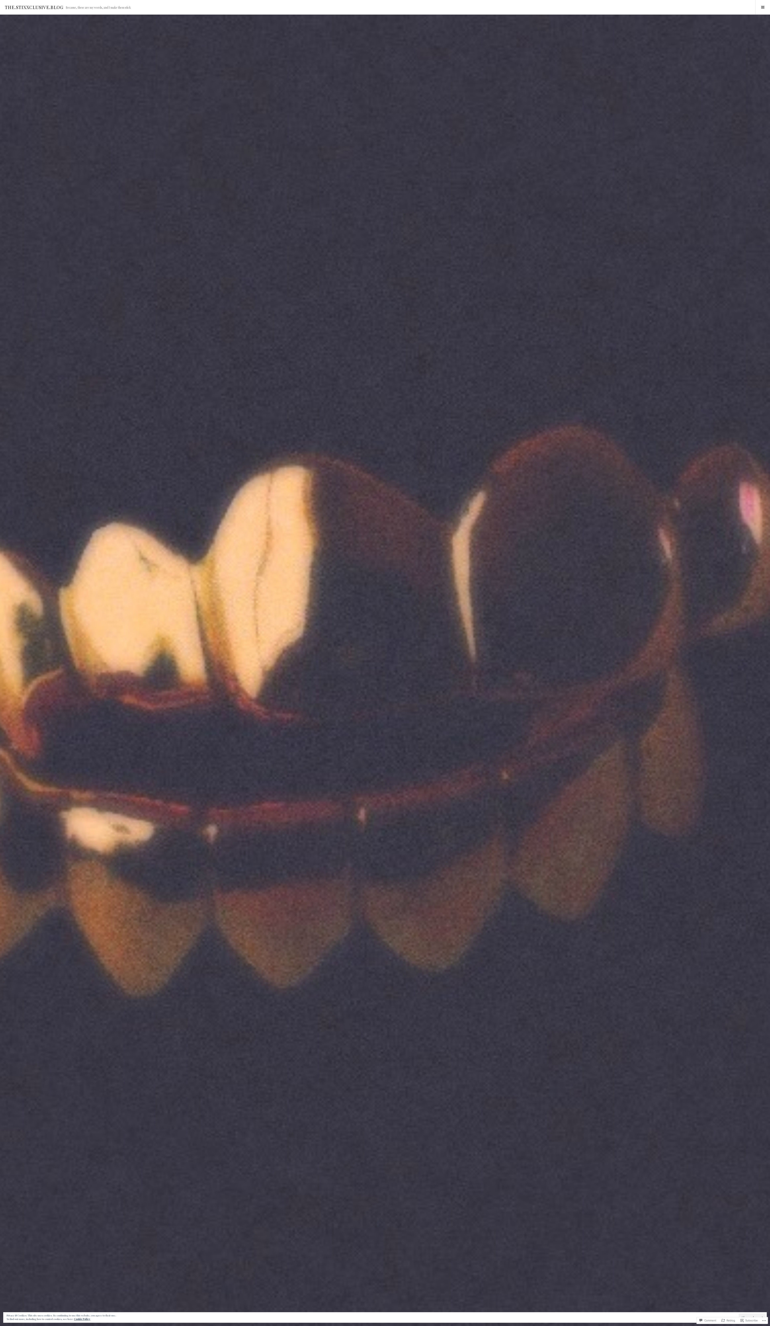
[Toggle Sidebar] (762, 7)
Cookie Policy (82, 1319)
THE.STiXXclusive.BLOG (34, 7)
